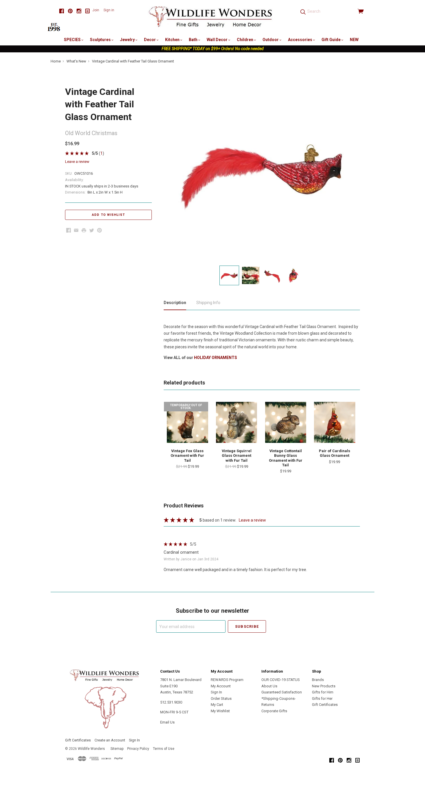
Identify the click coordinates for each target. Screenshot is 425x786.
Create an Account (110, 740)
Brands (318, 680)
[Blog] (87, 11)
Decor (150, 39)
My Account (221, 686)
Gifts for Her (322, 698)
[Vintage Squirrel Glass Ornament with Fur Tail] (236, 422)
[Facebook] (61, 11)
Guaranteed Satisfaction (281, 692)
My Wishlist (220, 711)
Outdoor (271, 39)
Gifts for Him (322, 692)
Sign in (109, 10)
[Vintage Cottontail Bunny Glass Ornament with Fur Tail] (285, 422)
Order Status (221, 698)
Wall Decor (217, 39)
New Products (323, 686)
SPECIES (73, 39)
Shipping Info (208, 302)
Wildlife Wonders (91, 749)
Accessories (300, 39)
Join (95, 10)
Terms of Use (163, 749)
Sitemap (116, 749)
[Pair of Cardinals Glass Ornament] (334, 422)
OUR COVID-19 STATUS (280, 680)
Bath (193, 39)
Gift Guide (331, 39)
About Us (269, 686)
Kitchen (172, 39)
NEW (354, 39)
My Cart (217, 704)
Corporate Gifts (274, 711)
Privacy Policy (138, 749)
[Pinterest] (70, 11)
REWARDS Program (227, 680)
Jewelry (128, 39)
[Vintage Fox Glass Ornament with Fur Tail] (187, 422)
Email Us (167, 722)
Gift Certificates (325, 704)
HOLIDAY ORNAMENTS (215, 357)
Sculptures (101, 39)
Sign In (216, 692)
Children (245, 39)
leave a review (77, 161)
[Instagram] (79, 11)
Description (175, 302)
